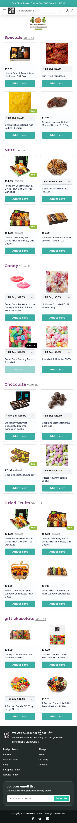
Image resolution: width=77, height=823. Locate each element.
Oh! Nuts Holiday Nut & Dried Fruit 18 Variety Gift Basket (19, 240)
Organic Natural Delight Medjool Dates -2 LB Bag (55, 124)
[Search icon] (60, 11)
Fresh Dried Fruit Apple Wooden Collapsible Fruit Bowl (19, 593)
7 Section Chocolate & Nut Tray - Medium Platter (56, 705)
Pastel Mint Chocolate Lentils (54, 479)
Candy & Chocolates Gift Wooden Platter (18, 656)
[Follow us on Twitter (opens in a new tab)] (40, 819)
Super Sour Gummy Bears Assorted (19, 361)
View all (28, 38)
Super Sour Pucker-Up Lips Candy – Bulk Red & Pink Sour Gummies (20, 307)
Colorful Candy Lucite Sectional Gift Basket (54, 656)
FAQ (5, 764)
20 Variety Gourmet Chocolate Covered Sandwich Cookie (16, 426)
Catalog (43, 759)
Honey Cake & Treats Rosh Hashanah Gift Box (19, 75)
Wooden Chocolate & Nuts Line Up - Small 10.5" (56, 239)
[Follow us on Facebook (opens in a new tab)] (33, 819)
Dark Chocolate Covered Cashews (56, 425)
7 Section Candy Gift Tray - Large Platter (20, 708)
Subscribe (61, 798)
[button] (4, 11)
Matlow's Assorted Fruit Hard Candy (55, 306)
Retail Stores (10, 759)
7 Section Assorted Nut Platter (55, 190)
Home (41, 754)
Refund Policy (10, 774)
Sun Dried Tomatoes (53, 76)
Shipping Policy (11, 769)
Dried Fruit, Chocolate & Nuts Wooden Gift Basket (56, 592)
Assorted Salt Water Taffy (56, 359)
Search (7, 754)
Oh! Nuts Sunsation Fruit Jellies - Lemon (19, 127)
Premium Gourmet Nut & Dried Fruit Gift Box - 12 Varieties (19, 189)
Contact (43, 764)
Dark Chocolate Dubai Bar (20, 475)
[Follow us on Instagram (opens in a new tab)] (47, 819)
